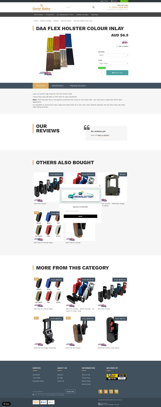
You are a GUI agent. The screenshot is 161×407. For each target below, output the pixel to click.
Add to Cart (118, 73)
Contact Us (60, 381)
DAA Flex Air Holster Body (43, 242)
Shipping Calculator (78, 86)
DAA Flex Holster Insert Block (108, 348)
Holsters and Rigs (82, 14)
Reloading (94, 14)
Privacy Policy (86, 378)
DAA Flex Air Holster (73, 242)
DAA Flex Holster (40, 203)
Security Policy (86, 384)
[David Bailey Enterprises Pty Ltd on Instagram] (111, 391)
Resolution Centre (38, 381)
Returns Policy (86, 381)
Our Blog (60, 378)
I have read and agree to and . (49, 394)
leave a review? (103, 135)
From (56, 174)
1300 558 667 (119, 7)
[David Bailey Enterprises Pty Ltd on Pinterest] (116, 391)
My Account (36, 375)
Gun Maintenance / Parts (65, 14)
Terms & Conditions (51, 394)
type (100, 60)
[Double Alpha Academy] (125, 42)
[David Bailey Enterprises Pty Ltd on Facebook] (100, 391)
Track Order (36, 378)
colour (101, 52)
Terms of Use (86, 375)
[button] (122, 46)
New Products (38, 14)
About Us (60, 375)
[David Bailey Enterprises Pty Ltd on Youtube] (106, 391)
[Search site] (93, 7)
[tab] (41, 86)
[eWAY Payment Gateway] (116, 376)
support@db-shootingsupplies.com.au (117, 9)
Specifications (57, 86)
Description (40, 86)
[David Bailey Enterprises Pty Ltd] (41, 7)
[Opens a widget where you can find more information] (6, 404)
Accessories (50, 14)
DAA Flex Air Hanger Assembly (45, 348)
